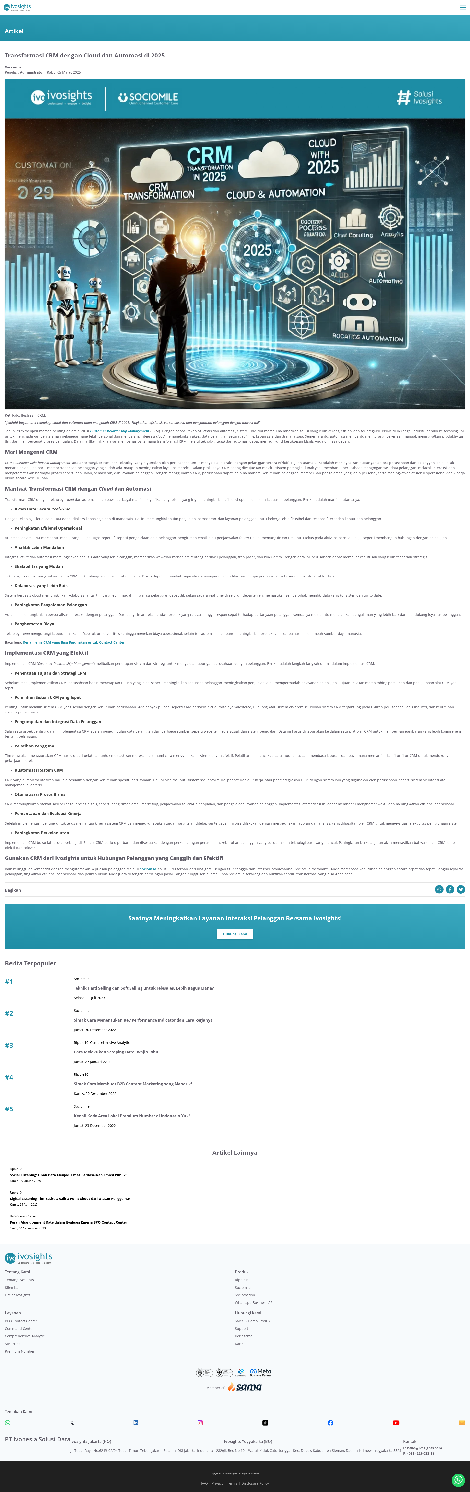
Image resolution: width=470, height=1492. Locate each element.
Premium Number (20, 1351)
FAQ (204, 1483)
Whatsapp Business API (254, 1302)
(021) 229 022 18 (420, 1453)
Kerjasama (243, 1336)
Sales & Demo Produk (252, 1321)
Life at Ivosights (17, 1295)
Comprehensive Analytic (25, 1336)
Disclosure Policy (255, 1483)
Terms (232, 1483)
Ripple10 (242, 1279)
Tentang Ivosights (19, 1279)
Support (241, 1328)
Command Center (19, 1328)
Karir (239, 1343)
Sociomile (243, 1287)
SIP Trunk (12, 1343)
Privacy (217, 1483)
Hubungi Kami (235, 934)
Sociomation (245, 1295)
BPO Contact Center (21, 1321)
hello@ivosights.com (424, 1448)
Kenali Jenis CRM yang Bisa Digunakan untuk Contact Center (74, 642)
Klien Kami (14, 1287)
